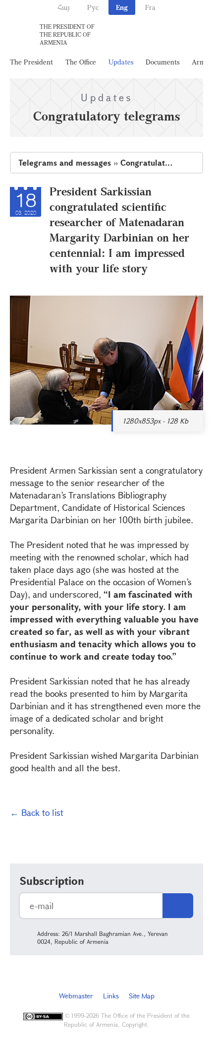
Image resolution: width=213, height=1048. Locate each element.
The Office (80, 61)
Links (111, 995)
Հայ (63, 7)
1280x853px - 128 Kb (155, 421)
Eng (122, 7)
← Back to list (36, 812)
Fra (150, 7)
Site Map (142, 995)
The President (31, 61)
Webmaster (76, 995)
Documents (162, 61)
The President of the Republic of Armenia (67, 34)
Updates (120, 61)
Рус (93, 7)
